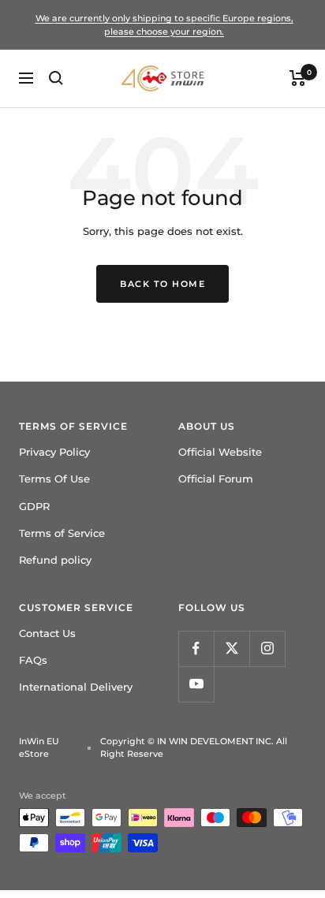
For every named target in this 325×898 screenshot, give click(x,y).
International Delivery (76, 686)
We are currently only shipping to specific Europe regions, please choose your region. (164, 25)
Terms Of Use (54, 478)
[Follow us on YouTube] (196, 684)
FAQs (33, 660)
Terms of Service (62, 533)
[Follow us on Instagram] (267, 648)
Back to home (162, 283)
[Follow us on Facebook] (196, 648)
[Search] (56, 78)
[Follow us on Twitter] (231, 648)
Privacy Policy (54, 451)
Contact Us (47, 633)
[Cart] (298, 78)
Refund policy (55, 559)
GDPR (34, 506)
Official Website (220, 451)
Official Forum (215, 478)
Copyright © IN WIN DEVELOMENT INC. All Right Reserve (193, 748)
